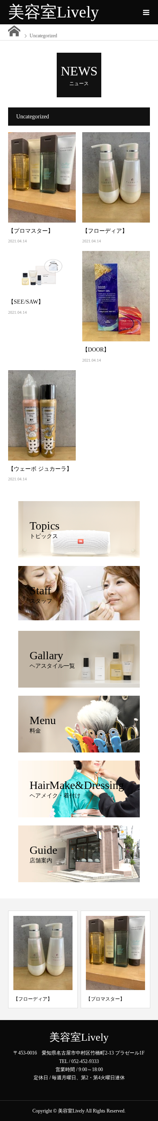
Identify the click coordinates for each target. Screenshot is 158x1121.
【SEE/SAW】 (26, 302)
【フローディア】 (105, 231)
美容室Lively (53, 12)
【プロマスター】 (30, 231)
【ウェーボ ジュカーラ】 (40, 469)
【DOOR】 (95, 350)
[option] (43, 959)
